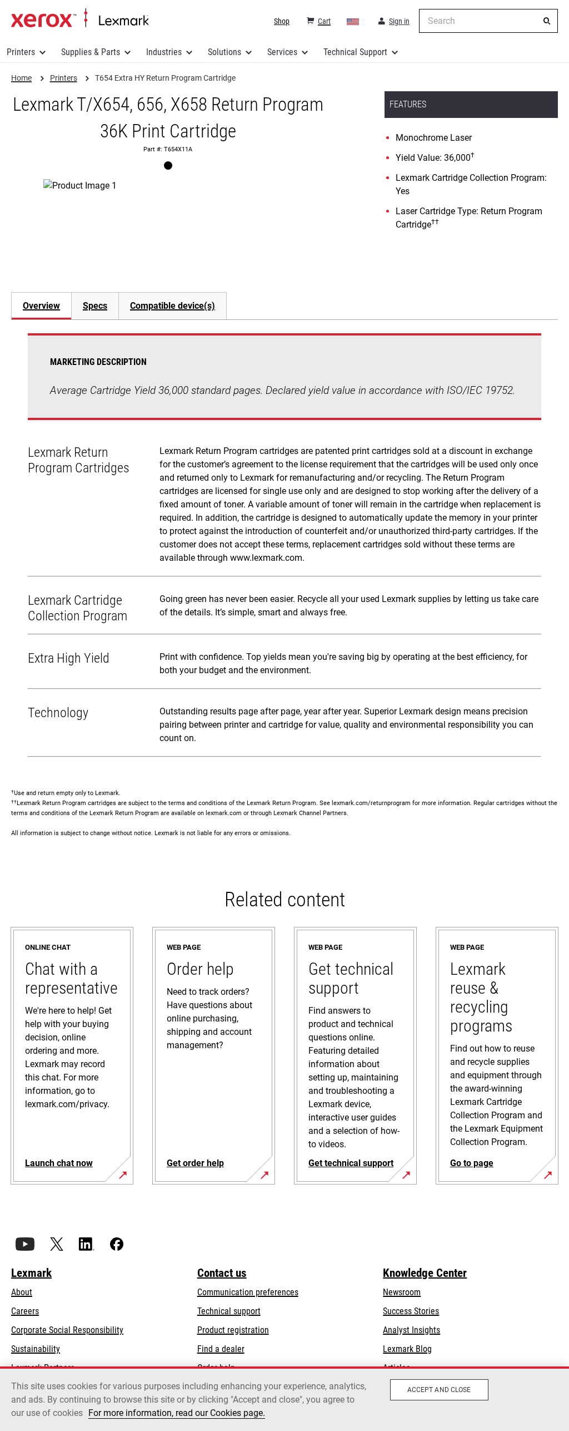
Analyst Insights (411, 1330)
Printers (21, 52)
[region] (284, 1398)
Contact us (222, 1273)
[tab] (41, 305)
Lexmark (31, 1273)
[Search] (547, 21)
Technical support (229, 1311)
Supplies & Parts (90, 52)
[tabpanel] (284, 547)
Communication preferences (247, 1292)
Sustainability (35, 1349)
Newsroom (402, 1292)
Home (79, 18)
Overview (41, 305)
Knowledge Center (425, 1273)
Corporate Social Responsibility (67, 1330)
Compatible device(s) (172, 305)
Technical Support (355, 52)
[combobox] (488, 21)
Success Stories (411, 1311)
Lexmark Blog (407, 1349)
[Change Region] (353, 21)
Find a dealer (220, 1349)
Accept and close (439, 1390)
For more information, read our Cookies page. (176, 1413)
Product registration (233, 1330)
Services (282, 52)
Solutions (224, 52)
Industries (164, 52)
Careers (25, 1311)
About (21, 1292)
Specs (95, 305)
